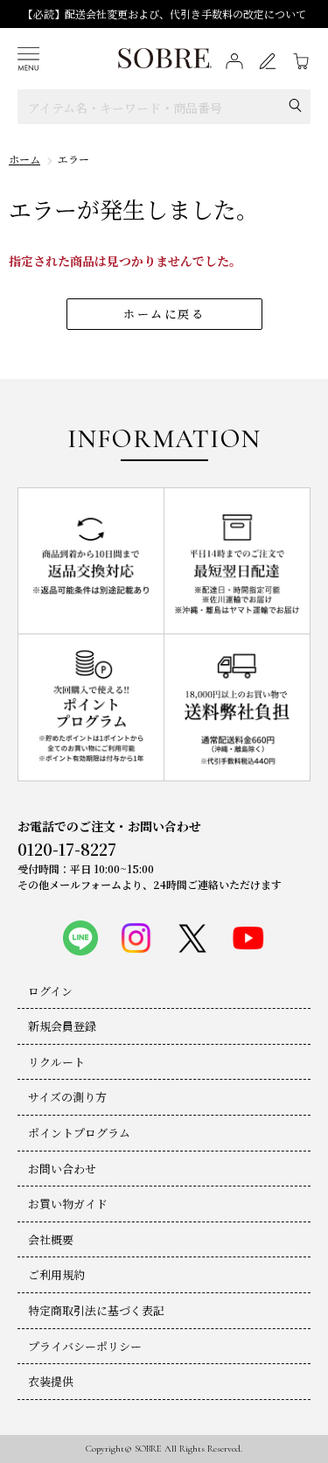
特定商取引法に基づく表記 (96, 1310)
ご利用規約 (56, 1274)
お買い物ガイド (68, 1203)
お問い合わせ (62, 1168)
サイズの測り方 (67, 1096)
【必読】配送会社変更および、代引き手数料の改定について (164, 13)
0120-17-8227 (66, 848)
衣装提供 (50, 1381)
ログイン (50, 991)
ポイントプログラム (79, 1132)
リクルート (56, 1062)
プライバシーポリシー (85, 1346)
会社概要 (50, 1239)
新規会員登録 (62, 1026)
